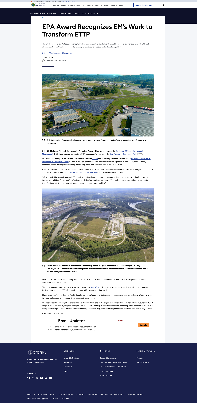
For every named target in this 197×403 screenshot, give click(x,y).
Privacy (52, 394)
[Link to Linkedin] (37, 378)
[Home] (38, 6)
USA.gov (139, 358)
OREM (95, 159)
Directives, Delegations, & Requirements (114, 362)
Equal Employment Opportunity (38, 399)
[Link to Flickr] (50, 378)
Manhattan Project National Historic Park (80, 172)
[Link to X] (46, 378)
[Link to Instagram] (33, 378)
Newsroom (68, 362)
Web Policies (92, 394)
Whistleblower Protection (136, 394)
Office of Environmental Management (57, 53)
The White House (142, 362)
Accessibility (42, 394)
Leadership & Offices (71, 358)
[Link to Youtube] (41, 378)
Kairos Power (96, 287)
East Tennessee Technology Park (123, 154)
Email (120, 321)
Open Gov (31, 394)
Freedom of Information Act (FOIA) (113, 367)
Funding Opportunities (143, 5)
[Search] (164, 5)
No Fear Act (80, 394)
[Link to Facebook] (28, 378)
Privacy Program (106, 375)
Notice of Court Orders (61, 399)
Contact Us (68, 367)
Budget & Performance (108, 358)
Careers (66, 371)
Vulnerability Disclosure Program (111, 394)
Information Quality (66, 394)
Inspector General (106, 371)
